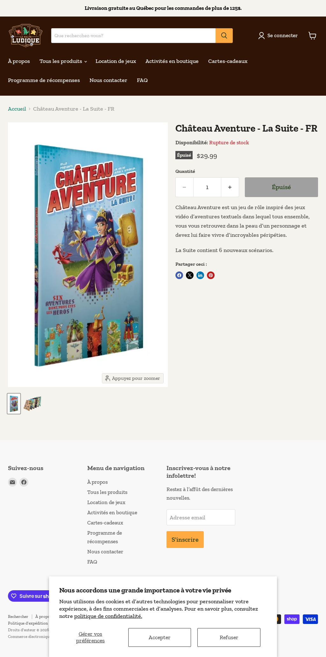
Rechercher (18, 616)
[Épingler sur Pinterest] (211, 275)
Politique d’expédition (28, 623)
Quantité (185, 171)
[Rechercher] (224, 35)
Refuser (229, 637)
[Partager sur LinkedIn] (200, 275)
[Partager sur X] (190, 275)
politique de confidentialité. (108, 616)
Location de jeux (116, 61)
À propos (19, 61)
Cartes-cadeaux (227, 61)
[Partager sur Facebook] (179, 275)
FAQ (142, 80)
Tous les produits (61, 61)
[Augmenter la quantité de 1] (230, 187)
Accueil (17, 109)
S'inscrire (185, 539)
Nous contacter (108, 80)
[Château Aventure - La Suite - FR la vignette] (13, 404)
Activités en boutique (172, 61)
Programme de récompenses (44, 80)
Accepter (160, 637)
